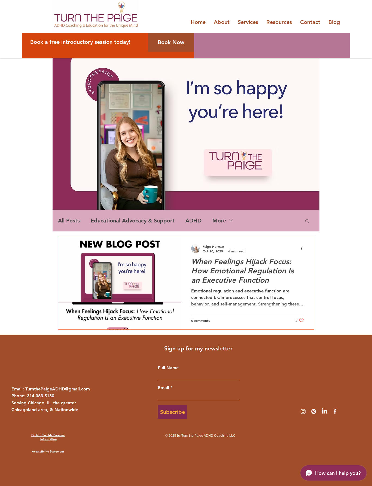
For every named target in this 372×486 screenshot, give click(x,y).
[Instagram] (303, 411)
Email (163, 388)
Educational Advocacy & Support (133, 220)
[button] (307, 221)
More (219, 220)
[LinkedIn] (324, 411)
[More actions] (303, 248)
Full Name (168, 368)
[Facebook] (335, 411)
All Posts (69, 220)
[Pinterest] (313, 411)
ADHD (193, 220)
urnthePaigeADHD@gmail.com (59, 389)
